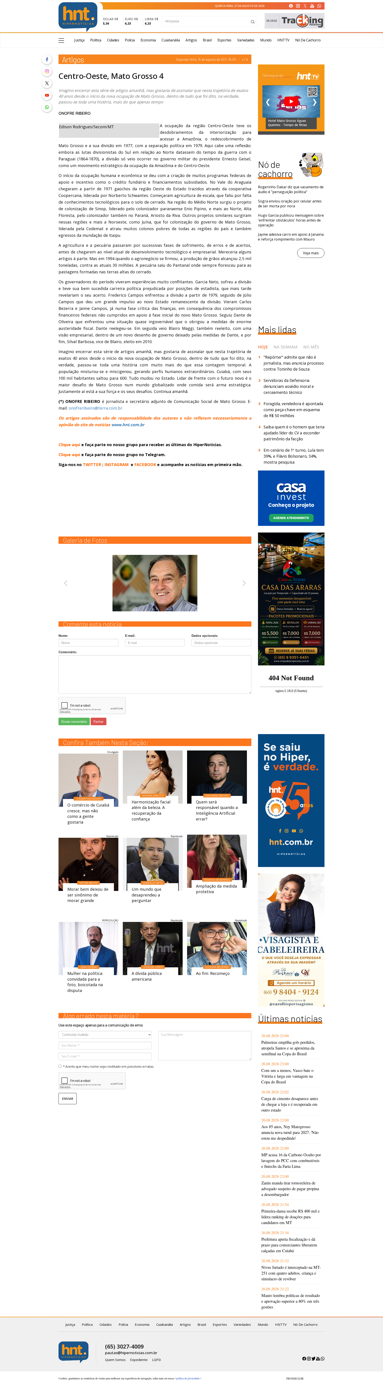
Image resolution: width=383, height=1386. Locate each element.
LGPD (156, 1359)
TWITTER (92, 464)
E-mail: (130, 635)
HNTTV (283, 40)
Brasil (207, 40)
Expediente (139, 1359)
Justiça (79, 40)
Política (95, 40)
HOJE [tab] (263, 347)
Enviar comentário (74, 721)
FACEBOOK (145, 464)
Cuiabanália (171, 40)
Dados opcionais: (205, 635)
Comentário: (68, 652)
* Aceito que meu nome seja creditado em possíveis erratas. (108, 1066)
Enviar (67, 1098)
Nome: (63, 635)
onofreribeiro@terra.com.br (95, 408)
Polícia (130, 40)
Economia (148, 40)
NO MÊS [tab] (311, 347)
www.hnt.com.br (127, 424)
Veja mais (311, 253)
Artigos (191, 40)
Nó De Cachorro (308, 40)
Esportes (224, 40)
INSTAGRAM (116, 464)
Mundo (266, 40)
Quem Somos (115, 1359)
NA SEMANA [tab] (286, 347)
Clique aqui (70, 444)
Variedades (245, 40)
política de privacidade (187, 1378)
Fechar (99, 721)
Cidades (113, 40)
